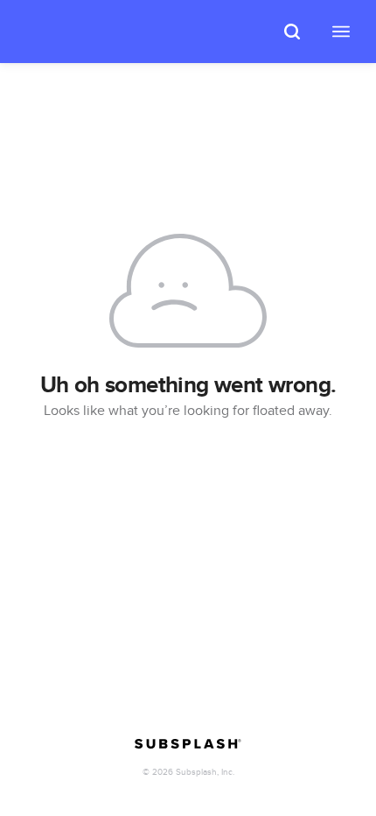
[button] (292, 31)
